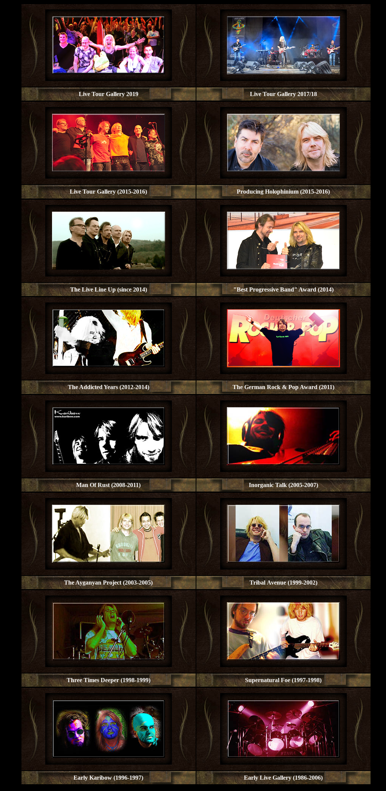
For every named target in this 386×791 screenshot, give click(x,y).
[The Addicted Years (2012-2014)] (108, 365)
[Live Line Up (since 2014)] (108, 267)
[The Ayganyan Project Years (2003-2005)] (108, 560)
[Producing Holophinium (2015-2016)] (283, 169)
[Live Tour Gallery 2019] (108, 72)
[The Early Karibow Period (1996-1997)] (108, 756)
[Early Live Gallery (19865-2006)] (283, 756)
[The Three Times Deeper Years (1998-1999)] (108, 658)
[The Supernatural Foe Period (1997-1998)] (283, 658)
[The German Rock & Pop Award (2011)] (283, 365)
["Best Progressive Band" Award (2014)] (283, 267)
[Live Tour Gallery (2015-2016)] (108, 169)
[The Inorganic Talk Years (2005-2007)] (283, 463)
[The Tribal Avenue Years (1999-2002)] (283, 560)
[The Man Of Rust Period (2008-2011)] (108, 463)
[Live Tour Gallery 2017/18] (283, 72)
